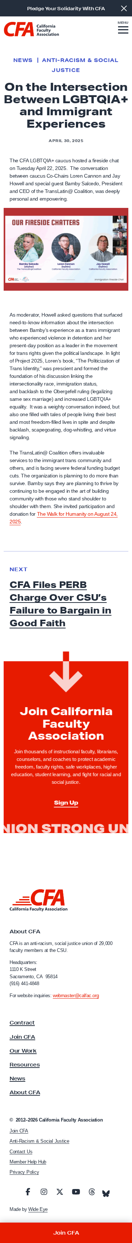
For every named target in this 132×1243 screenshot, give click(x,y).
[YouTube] (75, 1191)
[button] (123, 28)
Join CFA (22, 1037)
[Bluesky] (105, 1191)
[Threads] (91, 1191)
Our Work (23, 1051)
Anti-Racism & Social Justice (39, 1141)
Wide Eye (38, 1209)
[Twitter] (59, 1191)
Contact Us (21, 1151)
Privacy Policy (24, 1172)
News (23, 60)
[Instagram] (44, 1191)
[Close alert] (123, 8)
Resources (25, 1064)
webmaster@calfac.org (76, 995)
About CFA (25, 1092)
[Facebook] (27, 1191)
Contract (22, 1022)
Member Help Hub (28, 1162)
